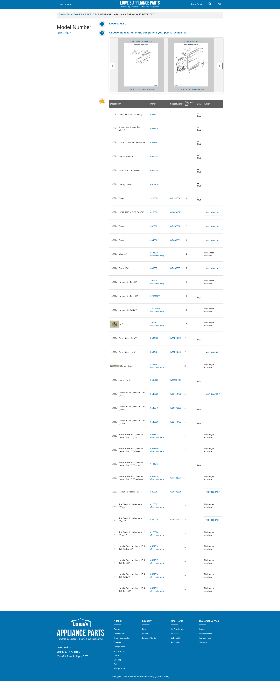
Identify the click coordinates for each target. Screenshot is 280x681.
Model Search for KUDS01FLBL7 (83, 14)
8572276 (154, 184)
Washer (145, 633)
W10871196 (175, 520)
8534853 (154, 338)
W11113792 (175, 380)
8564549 (154, 156)
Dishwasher (119, 633)
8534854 (154, 352)
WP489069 (175, 240)
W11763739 (175, 422)
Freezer (117, 642)
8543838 (154, 394)
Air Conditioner (177, 629)
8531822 (154, 114)
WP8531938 (176, 478)
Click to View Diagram (141, 89)
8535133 (154, 380)
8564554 (154, 170)
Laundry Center (149, 638)
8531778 (154, 128)
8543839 (154, 422)
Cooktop (117, 660)
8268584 (154, 492)
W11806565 (175, 352)
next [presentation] (219, 66)
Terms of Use (205, 638)
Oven (116, 655)
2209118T (155, 296)
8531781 (154, 142)
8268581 (154, 212)
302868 (153, 226)
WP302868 (175, 226)
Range (117, 629)
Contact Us (204, 629)
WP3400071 (176, 268)
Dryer (144, 629)
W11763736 (175, 394)
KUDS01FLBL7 (64, 33)
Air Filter (174, 633)
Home (62, 14)
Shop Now (64, 4)
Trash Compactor (122, 638)
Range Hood (119, 668)
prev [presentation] (113, 66)
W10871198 (175, 408)
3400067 (154, 198)
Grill (115, 664)
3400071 (154, 268)
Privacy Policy (205, 633)
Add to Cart (213, 212)
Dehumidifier (176, 638)
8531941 (154, 464)
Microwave (119, 651)
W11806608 (175, 338)
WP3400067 (176, 198)
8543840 (154, 408)
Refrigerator (119, 646)
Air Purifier (175, 642)
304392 (153, 240)
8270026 (154, 520)
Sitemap (203, 642)
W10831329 (175, 212)
